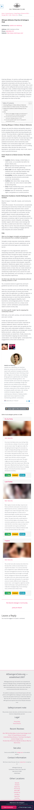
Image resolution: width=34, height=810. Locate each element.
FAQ (5, 112)
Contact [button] (15, 475)
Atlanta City (14, 15)
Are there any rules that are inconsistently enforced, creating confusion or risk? (15, 117)
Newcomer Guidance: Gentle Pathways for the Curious (15, 109)
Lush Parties (8, 482)
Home (3, 13)
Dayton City (17, 786)
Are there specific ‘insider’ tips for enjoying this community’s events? (16, 120)
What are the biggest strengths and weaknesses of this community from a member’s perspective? (16, 114)
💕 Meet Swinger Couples (24, 807)
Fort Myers (17, 794)
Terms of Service (17, 723)
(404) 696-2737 (10, 31)
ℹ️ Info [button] (22, 475)
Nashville (17, 783)
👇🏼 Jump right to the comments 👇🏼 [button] (17, 409)
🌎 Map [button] (8, 475)
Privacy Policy (17, 721)
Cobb (10, 15)
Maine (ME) (17, 790)
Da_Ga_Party (9, 419)
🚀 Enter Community (7, 807)
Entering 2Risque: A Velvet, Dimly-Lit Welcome (15, 105)
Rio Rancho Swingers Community (17, 603)
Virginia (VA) (17, 796)
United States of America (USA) (21, 13)
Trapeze (7, 541)
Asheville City (17, 792)
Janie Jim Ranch (17, 608)
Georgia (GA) (5, 15)
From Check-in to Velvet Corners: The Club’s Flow (15, 106)
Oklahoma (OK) (17, 800)
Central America (9, 13)
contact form (23, 762)
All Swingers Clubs (17, 9)
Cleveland (17, 784)
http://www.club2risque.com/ (15, 33)
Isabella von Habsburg (15, 25)
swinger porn (20, 752)
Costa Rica (17, 798)
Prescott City (17, 788)
